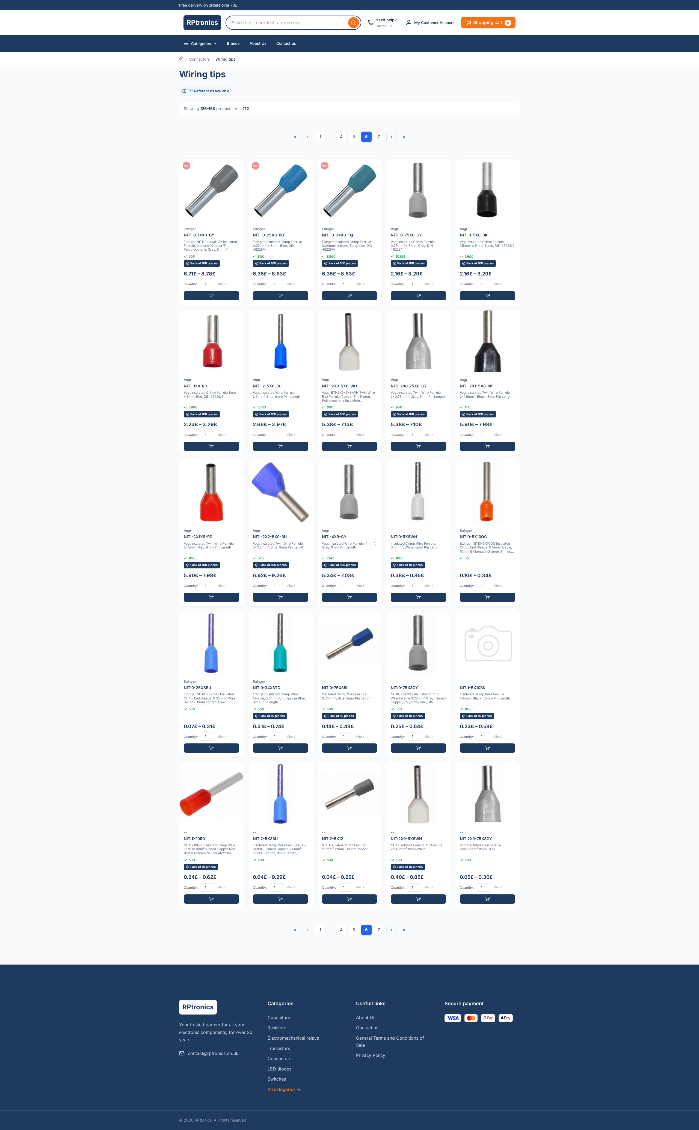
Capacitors (279, 1017)
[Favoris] (236, 166)
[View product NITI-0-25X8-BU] (280, 232)
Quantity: (191, 284)
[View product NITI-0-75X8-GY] (418, 232)
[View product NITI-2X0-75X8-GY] (418, 383)
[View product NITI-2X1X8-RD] (211, 533)
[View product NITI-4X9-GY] (350, 533)
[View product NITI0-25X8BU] (211, 684)
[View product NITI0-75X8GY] (418, 684)
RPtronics (202, 22)
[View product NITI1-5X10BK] (487, 684)
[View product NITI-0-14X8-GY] (211, 232)
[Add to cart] (211, 295)
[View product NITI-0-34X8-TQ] (350, 232)
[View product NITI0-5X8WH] (418, 533)
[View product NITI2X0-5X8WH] (418, 835)
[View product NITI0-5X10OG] (487, 533)
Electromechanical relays (293, 1038)
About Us (258, 43)
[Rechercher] (353, 22)
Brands (233, 43)
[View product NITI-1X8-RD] (211, 383)
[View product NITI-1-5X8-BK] (487, 232)
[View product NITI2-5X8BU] (280, 835)
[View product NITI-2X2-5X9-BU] (280, 533)
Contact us (286, 43)
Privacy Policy (370, 1055)
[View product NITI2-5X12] (350, 835)
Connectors (199, 59)
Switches (277, 1079)
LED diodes (279, 1069)
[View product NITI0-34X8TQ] (280, 684)
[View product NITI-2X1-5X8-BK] (487, 383)
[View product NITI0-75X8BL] (350, 684)
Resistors (277, 1027)
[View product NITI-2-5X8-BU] (280, 383)
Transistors (279, 1048)
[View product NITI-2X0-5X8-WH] (350, 383)
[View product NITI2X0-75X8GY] (487, 835)
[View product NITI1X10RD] (211, 835)
